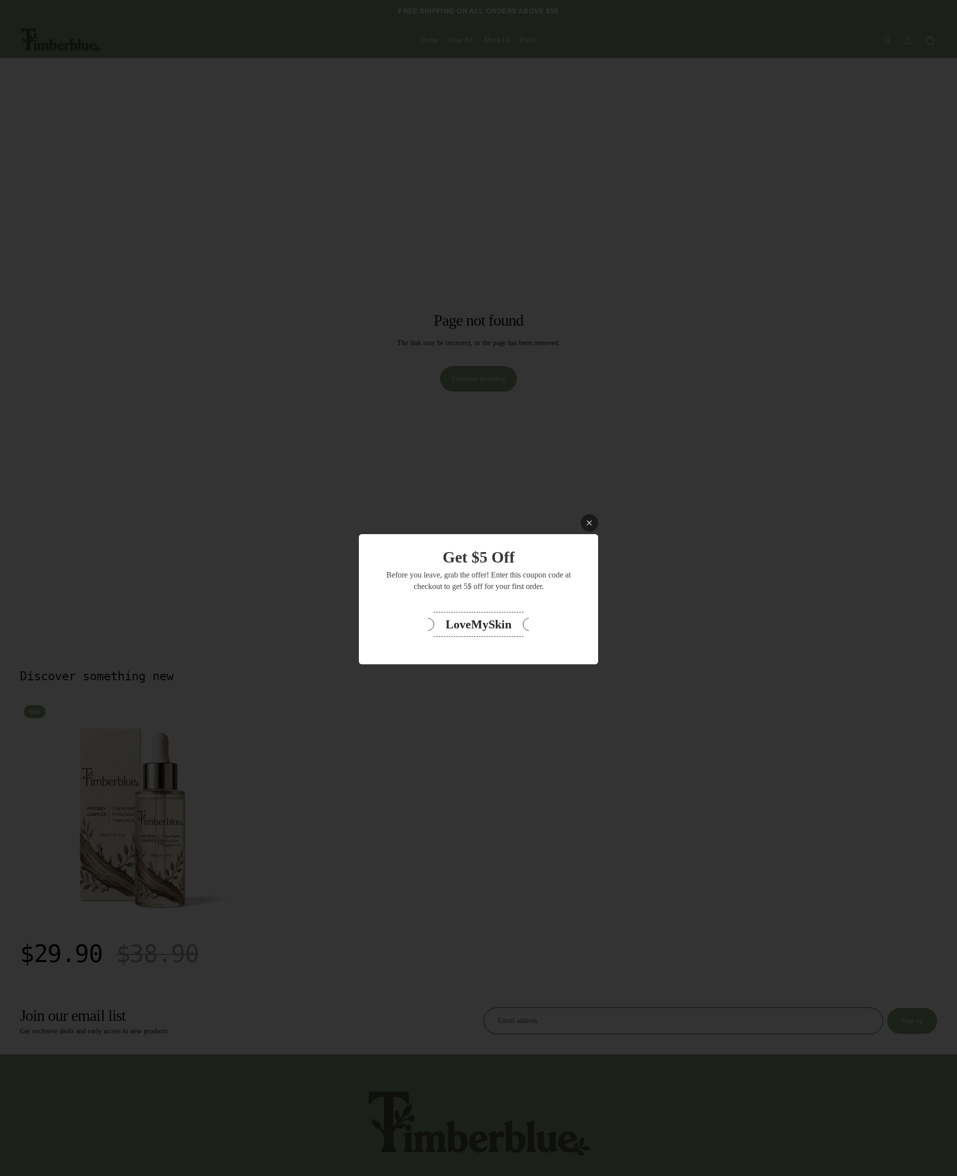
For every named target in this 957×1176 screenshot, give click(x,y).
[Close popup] (589, 523)
